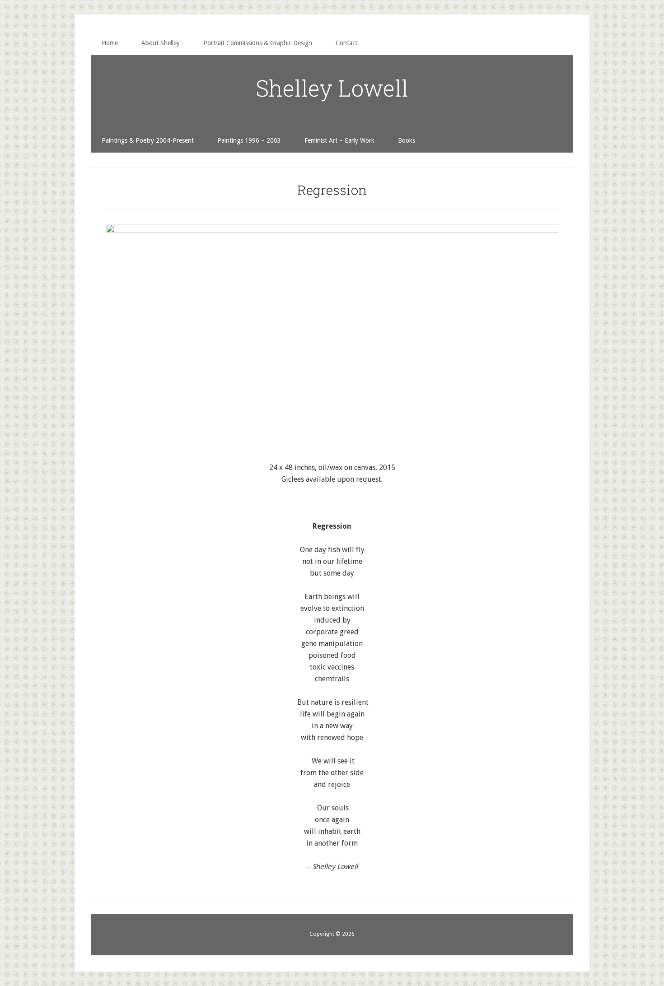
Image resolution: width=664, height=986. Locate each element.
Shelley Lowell (332, 88)
